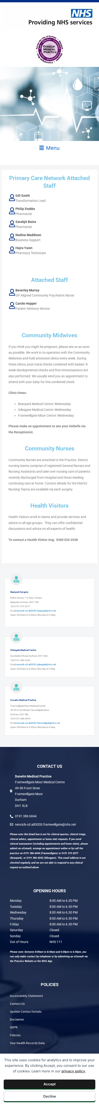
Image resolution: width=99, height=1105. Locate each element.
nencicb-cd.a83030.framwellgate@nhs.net (38, 723)
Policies (15, 1035)
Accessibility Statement (26, 996)
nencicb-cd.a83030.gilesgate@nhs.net (36, 664)
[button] (49, 148)
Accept (50, 1084)
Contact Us (17, 1004)
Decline (49, 1096)
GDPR (13, 1027)
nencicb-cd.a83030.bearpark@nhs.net (36, 610)
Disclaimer (17, 1019)
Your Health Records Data (27, 1043)
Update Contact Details (26, 1011)
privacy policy (73, 1071)
